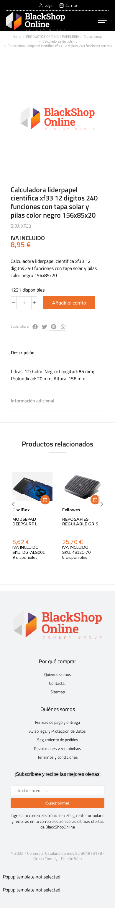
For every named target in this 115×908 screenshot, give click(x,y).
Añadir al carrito (69, 303)
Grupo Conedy (45, 858)
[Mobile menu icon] (102, 20)
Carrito (71, 5)
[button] (45, 499)
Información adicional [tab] (32, 400)
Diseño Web (71, 858)
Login (49, 5)
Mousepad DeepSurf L (24, 522)
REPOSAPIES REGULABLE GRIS (80, 522)
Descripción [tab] (22, 352)
